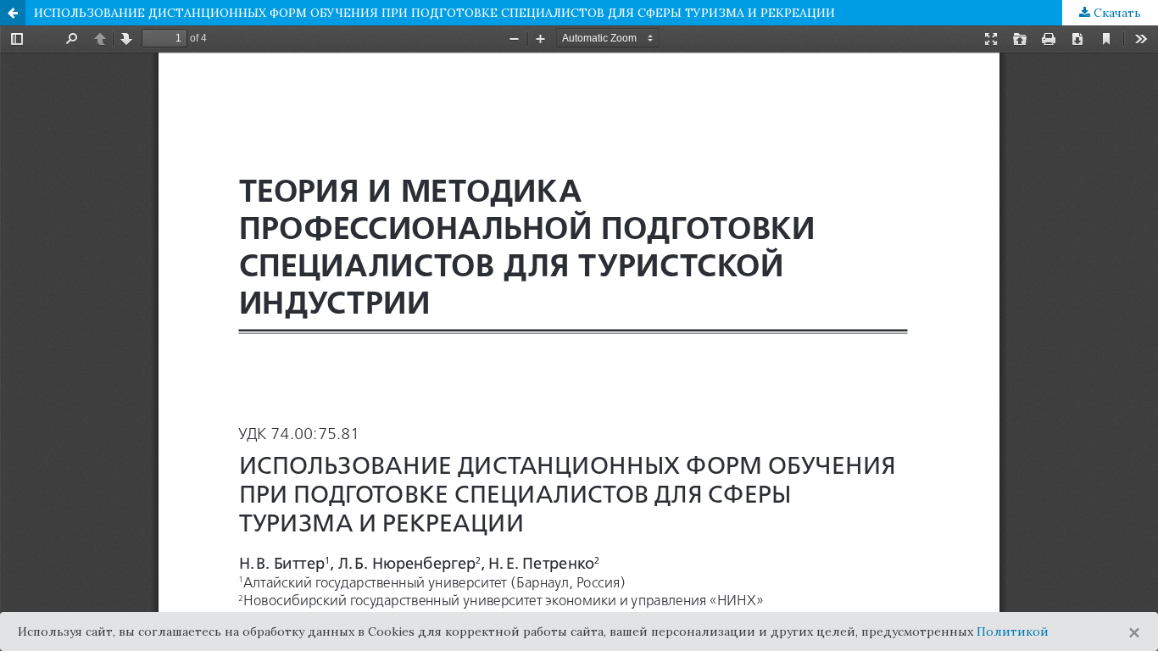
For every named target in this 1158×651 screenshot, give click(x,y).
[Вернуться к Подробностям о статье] (12, 12)
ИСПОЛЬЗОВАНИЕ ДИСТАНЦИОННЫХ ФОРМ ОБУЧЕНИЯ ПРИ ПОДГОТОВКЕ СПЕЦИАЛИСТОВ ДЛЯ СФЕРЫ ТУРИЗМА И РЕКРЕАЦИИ (434, 12)
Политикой (1013, 631)
